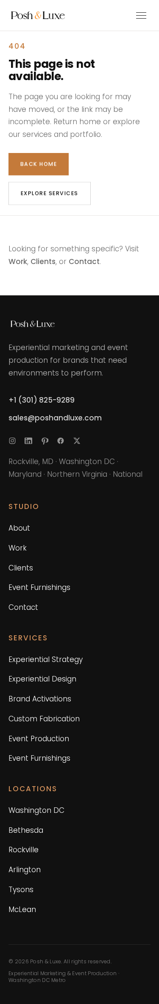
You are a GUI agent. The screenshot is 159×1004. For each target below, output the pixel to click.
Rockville (23, 850)
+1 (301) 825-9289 (41, 400)
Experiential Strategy (45, 659)
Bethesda (25, 830)
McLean (22, 909)
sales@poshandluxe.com (55, 418)
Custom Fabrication (44, 719)
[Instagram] (12, 441)
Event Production (38, 739)
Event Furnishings (39, 587)
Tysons (20, 889)
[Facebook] (60, 441)
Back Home (38, 163)
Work (17, 261)
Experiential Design (42, 679)
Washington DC (36, 810)
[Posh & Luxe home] (52, 15)
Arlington (24, 870)
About (19, 528)
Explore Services (49, 193)
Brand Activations (39, 699)
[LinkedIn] (28, 441)
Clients (43, 261)
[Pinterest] (44, 441)
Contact (84, 261)
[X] (77, 441)
